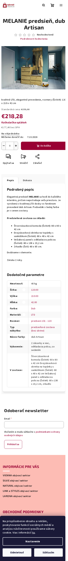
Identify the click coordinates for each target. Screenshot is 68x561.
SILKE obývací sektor (15, 480)
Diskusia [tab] (27, 180)
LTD (33, 315)
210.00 (34, 296)
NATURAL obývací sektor (17, 486)
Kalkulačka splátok (14, 122)
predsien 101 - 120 (41, 321)
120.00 (34, 290)
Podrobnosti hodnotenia (34, 39)
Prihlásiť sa (13, 444)
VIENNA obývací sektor (16, 475)
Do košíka (45, 146)
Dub (33, 308)
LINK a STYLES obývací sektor (20, 491)
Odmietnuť (17, 552)
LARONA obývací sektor (17, 496)
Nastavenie (32, 541)
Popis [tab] (10, 180)
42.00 (34, 302)
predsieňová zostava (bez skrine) (43, 329)
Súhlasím (48, 552)
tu (33, 533)
